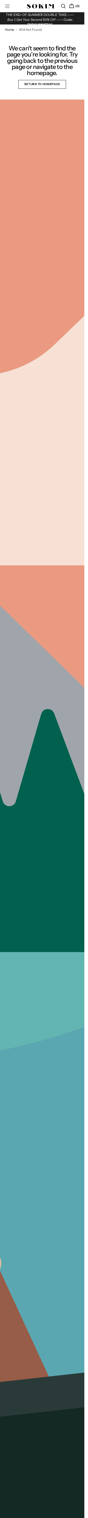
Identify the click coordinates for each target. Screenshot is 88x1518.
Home (9, 30)
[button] (63, 6)
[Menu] (7, 6)
